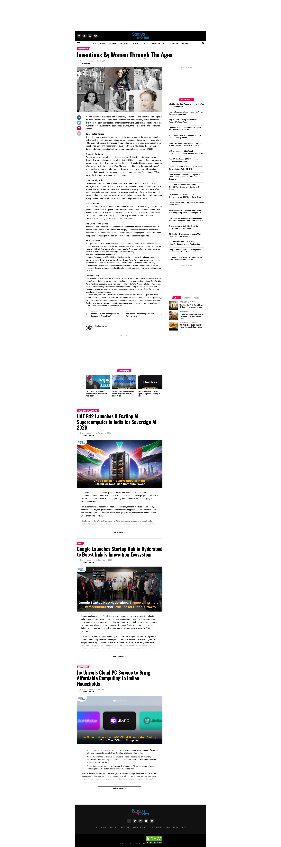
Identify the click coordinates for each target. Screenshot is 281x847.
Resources (144, 43)
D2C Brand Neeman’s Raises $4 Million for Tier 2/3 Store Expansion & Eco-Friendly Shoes (185, 187)
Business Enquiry (173, 43)
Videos (135, 43)
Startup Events (124, 43)
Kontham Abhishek (87, 435)
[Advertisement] (140, 15)
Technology (112, 43)
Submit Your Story (158, 43)
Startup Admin (86, 63)
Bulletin (185, 43)
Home (94, 43)
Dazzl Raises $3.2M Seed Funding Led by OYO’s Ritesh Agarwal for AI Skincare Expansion (184, 177)
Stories (102, 43)
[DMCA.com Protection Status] (154, 844)
